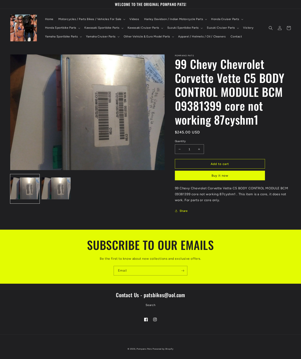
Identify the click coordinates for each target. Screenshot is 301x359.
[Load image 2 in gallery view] (56, 188)
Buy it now (220, 175)
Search (151, 305)
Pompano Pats (144, 349)
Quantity (180, 141)
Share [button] (184, 211)
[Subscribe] (182, 270)
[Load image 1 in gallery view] (25, 188)
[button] (91, 19)
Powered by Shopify (163, 349)
